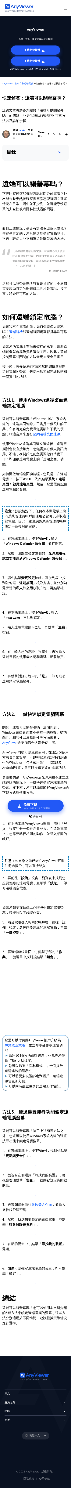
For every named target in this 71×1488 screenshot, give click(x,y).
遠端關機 (16, 332)
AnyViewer (7, 83)
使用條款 (44, 1478)
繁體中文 (35, 1435)
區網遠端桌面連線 (46, 434)
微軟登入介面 (41, 1204)
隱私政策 (28, 1478)
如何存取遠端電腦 (24, 83)
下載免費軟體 (32, 50)
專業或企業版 (15, 1045)
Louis (22, 130)
